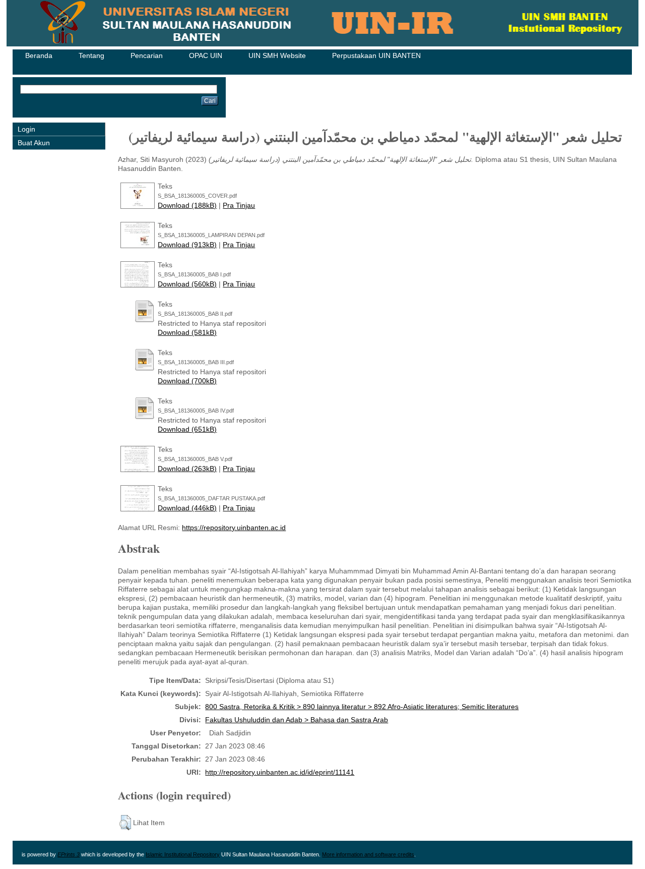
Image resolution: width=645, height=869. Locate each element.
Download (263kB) (187, 469)
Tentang (91, 55)
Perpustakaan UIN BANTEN (376, 55)
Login (26, 129)
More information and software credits (368, 854)
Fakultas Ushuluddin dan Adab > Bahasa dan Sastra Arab (296, 720)
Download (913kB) (187, 245)
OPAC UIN (205, 55)
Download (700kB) (187, 381)
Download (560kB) (187, 284)
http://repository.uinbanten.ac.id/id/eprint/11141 (279, 772)
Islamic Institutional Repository (183, 854)
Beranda (38, 55)
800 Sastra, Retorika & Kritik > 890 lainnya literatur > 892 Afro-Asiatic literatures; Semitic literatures (362, 707)
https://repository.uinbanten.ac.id (234, 528)
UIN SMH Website (277, 55)
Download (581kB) (187, 332)
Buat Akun (34, 143)
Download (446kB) (187, 508)
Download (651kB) (187, 429)
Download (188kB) (187, 205)
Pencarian (147, 55)
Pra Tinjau (239, 205)
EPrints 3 (68, 854)
